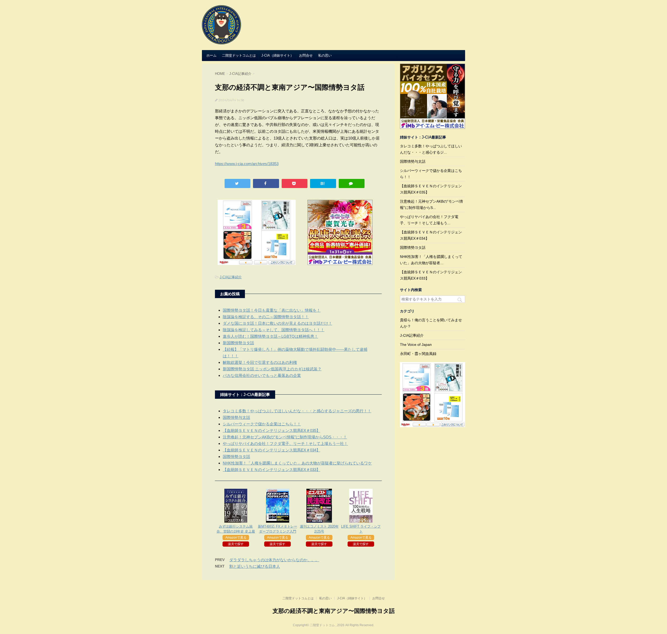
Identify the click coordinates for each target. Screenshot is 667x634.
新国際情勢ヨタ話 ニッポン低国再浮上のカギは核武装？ (272, 369)
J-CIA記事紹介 (231, 277)
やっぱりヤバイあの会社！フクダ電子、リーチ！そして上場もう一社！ (285, 443)
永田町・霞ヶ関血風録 (418, 354)
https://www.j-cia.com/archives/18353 (247, 163)
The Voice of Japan (416, 344)
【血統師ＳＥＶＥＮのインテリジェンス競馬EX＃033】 (271, 469)
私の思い (325, 55)
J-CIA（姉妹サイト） (277, 55)
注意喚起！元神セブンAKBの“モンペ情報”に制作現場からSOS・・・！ (285, 437)
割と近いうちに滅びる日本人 (254, 566)
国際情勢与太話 (236, 417)
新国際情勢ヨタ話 (238, 343)
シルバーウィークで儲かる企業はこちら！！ (262, 424)
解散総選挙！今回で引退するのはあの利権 (260, 362)
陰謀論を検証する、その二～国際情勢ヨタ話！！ (266, 317)
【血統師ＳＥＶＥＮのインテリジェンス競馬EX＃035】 (271, 430)
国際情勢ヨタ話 (236, 456)
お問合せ (306, 55)
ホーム (211, 55)
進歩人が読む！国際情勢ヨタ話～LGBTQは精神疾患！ (270, 336)
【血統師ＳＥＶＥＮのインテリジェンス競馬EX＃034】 (271, 450)
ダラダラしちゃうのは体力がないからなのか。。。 (274, 560)
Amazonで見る (235, 537)
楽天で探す (236, 544)
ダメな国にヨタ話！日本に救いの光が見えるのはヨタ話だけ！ (277, 323)
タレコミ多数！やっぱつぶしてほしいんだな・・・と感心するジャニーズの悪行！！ (297, 411)
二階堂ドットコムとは (239, 55)
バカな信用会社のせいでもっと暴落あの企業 (262, 375)
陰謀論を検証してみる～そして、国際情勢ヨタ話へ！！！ (273, 330)
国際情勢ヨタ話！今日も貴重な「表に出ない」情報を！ (271, 310)
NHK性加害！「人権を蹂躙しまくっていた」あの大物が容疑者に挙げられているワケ (297, 463)
